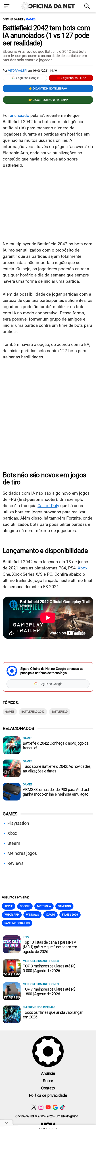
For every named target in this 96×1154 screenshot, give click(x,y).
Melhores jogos (22, 853)
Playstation (18, 823)
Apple (8, 906)
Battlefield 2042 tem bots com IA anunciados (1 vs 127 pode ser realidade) (46, 35)
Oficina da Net (13, 19)
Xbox (82, 568)
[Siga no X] (34, 1107)
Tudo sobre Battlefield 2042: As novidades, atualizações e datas (57, 768)
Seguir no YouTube (73, 78)
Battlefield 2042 (32, 711)
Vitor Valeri (17, 70)
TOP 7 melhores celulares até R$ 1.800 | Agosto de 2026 (49, 991)
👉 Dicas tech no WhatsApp (47, 100)
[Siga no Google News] (55, 1107)
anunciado (19, 115)
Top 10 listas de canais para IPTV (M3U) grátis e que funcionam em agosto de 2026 (50, 947)
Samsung (64, 906)
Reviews (15, 863)
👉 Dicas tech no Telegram (48, 88)
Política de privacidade (48, 1095)
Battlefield (60, 711)
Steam (13, 843)
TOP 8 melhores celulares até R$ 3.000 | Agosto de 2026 (49, 968)
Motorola (44, 906)
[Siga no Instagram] (41, 1107)
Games (30, 19)
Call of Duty (48, 505)
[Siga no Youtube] (48, 1107)
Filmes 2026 (70, 914)
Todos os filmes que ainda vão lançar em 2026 (52, 1014)
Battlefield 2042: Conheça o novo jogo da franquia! (55, 745)
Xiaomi (50, 914)
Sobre (48, 1080)
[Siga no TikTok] (62, 1107)
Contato (48, 1088)
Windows (32, 914)
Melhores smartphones (41, 961)
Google (25, 906)
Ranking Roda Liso (17, 923)
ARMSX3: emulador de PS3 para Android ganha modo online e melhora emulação (56, 791)
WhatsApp (11, 914)
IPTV (26, 937)
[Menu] (8, 6)
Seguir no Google (27, 78)
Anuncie (48, 1073)
